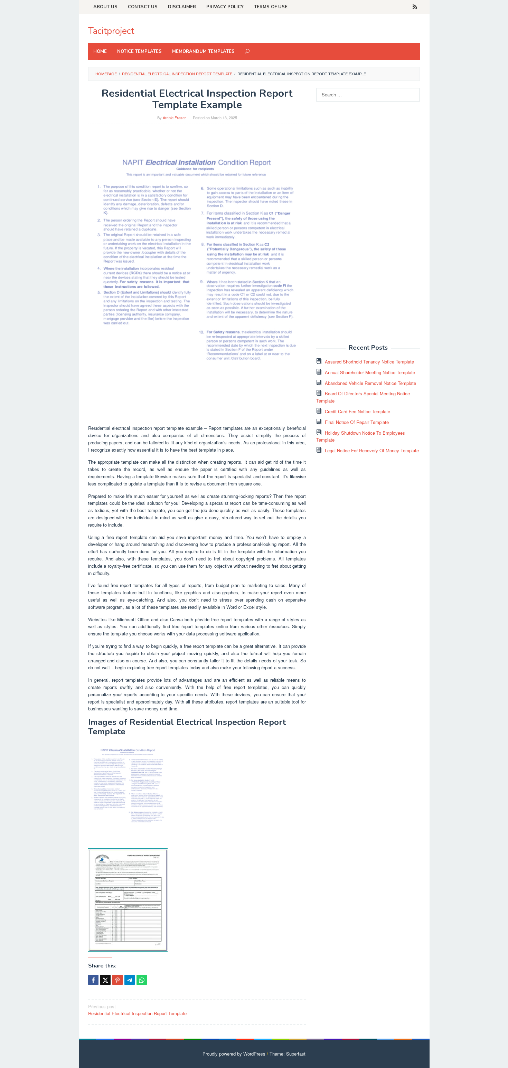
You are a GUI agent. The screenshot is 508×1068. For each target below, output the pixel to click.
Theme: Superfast (287, 1053)
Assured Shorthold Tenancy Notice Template (369, 361)
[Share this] (93, 980)
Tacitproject (111, 31)
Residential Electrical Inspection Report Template (137, 1010)
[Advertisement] (368, 226)
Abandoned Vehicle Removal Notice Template (370, 383)
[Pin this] (117, 980)
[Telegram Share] (129, 980)
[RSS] (415, 7)
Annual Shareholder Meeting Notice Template (370, 372)
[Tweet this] (105, 980)
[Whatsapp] (142, 980)
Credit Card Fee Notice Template (357, 411)
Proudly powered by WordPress (234, 1053)
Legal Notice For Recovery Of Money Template (372, 450)
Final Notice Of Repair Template (357, 422)
